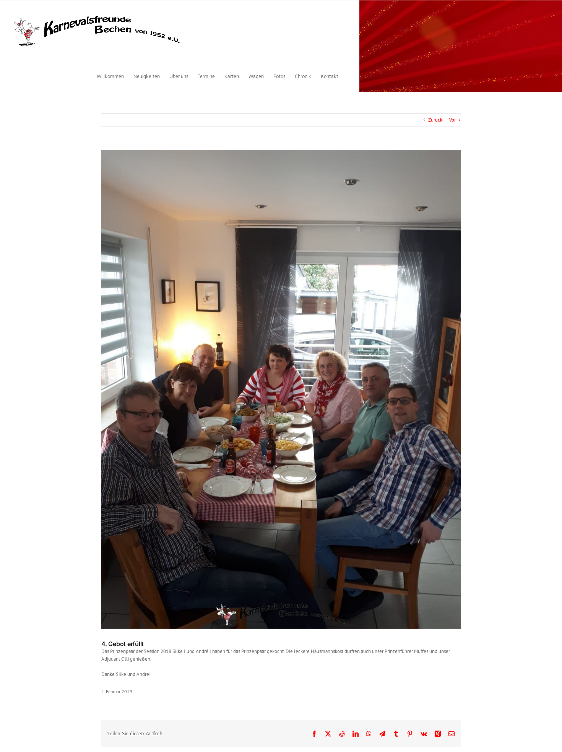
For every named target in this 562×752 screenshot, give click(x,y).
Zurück (435, 120)
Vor (452, 120)
